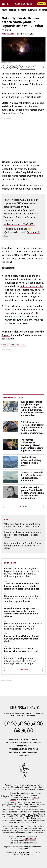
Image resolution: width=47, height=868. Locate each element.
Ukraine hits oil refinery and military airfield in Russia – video (31, 461)
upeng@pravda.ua (30, 843)
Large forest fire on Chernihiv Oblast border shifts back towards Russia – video (23, 546)
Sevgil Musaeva (29, 839)
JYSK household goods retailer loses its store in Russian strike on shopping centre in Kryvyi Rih (23, 626)
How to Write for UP (17, 752)
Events (34, 740)
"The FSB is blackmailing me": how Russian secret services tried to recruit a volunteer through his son (21, 586)
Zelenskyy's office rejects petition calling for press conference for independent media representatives (32, 427)
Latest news (10, 563)
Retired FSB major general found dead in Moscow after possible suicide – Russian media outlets (32, 493)
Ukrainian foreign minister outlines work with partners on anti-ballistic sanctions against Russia (22, 599)
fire (4, 345)
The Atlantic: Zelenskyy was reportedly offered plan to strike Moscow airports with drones (32, 445)
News (4, 10)
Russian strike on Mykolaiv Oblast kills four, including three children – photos (22, 639)
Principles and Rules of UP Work (23, 749)
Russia (22, 345)
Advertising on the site (19, 740)
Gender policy (23, 746)
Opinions (22, 10)
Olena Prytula (30, 841)
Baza (11, 97)
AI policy (37, 743)
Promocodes (23, 755)
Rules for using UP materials (18, 743)
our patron (7, 338)
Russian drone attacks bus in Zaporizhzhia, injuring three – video (22, 650)
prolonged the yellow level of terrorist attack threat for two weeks (22, 316)
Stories (12, 10)
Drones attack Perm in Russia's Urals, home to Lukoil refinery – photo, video (32, 476)
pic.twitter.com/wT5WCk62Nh (19, 224)
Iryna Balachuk (8, 34)
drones (13, 345)
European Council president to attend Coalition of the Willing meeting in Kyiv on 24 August (20, 661)
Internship (33, 752)
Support (6, 335)
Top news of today (13, 397)
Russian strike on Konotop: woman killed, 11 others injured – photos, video (22, 535)
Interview (32, 10)
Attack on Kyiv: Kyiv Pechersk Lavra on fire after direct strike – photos (22, 525)
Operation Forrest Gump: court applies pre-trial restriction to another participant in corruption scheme (21, 612)
